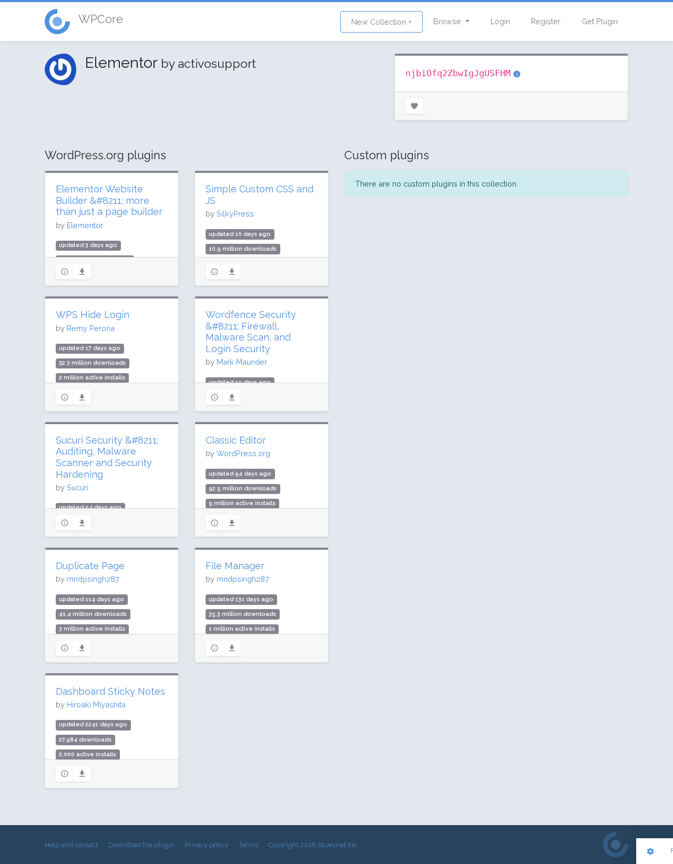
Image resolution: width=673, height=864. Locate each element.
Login (500, 21)
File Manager (235, 565)
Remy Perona (91, 328)
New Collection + (381, 21)
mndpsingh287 (93, 578)
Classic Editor (236, 440)
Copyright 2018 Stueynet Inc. (313, 845)
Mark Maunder (242, 361)
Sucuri (77, 487)
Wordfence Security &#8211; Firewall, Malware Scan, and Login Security (251, 331)
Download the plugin (141, 845)
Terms (248, 845)
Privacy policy (206, 845)
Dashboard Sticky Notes (110, 691)
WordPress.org (243, 453)
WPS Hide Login (92, 314)
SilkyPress (235, 213)
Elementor (85, 225)
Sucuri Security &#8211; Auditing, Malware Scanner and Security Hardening (107, 457)
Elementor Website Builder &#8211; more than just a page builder (109, 200)
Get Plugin (600, 21)
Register (545, 21)
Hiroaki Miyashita (96, 704)
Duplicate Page (90, 565)
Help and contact (71, 845)
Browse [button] (448, 21)
